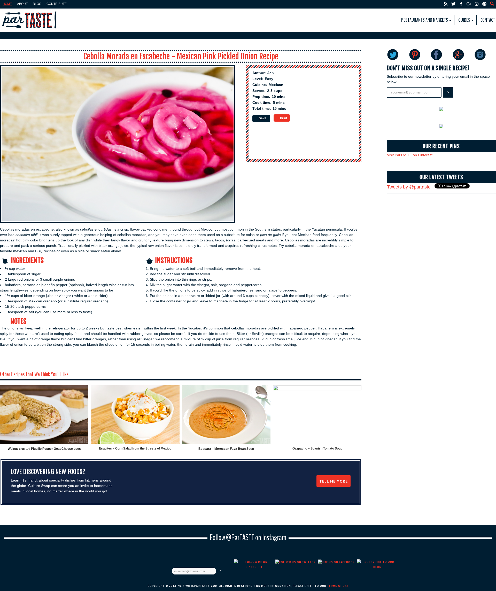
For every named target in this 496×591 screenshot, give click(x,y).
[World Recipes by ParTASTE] (29, 20)
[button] (261, 118)
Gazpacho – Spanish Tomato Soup (317, 448)
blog (37, 4)
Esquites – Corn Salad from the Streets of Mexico (135, 448)
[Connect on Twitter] (453, 4)
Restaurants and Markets (424, 20)
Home (7, 4)
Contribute (57, 4)
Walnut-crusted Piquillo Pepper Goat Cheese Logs (44, 449)
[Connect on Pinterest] (484, 4)
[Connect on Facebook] (461, 4)
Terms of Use (338, 586)
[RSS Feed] (446, 4)
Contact (488, 20)
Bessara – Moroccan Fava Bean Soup (226, 449)
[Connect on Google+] (469, 4)
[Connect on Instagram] (477, 4)
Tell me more (333, 481)
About (22, 4)
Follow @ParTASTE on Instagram (248, 537)
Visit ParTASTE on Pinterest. (410, 155)
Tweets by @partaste (409, 187)
